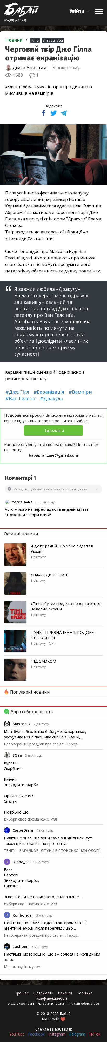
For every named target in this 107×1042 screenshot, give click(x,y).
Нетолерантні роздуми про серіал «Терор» (41, 744)
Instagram (56, 1034)
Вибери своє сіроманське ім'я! (30, 819)
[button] (80, 11)
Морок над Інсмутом (22, 966)
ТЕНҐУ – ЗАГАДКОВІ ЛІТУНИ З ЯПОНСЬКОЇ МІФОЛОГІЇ (52, 850)
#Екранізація (49, 392)
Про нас (22, 993)
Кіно (35, 40)
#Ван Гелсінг (20, 398)
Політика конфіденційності (65, 996)
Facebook (36, 1034)
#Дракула (51, 398)
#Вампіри (80, 392)
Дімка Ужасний (28, 67)
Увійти (77, 11)
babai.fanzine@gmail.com (53, 455)
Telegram (77, 1034)
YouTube (16, 1034)
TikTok (94, 1034)
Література (53, 40)
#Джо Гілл (17, 392)
